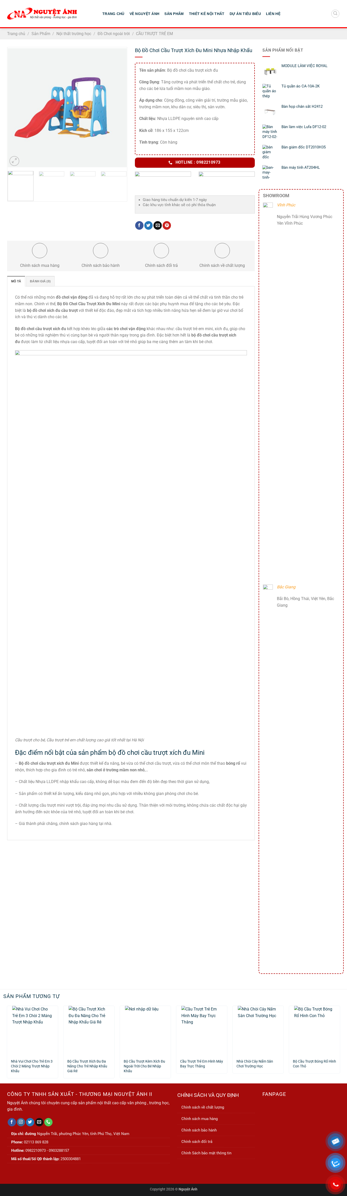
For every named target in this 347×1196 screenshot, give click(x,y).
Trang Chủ (113, 14)
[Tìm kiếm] (335, 14)
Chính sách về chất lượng (202, 1107)
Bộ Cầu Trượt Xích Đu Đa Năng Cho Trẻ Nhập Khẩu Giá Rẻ (87, 1064)
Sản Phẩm (174, 14)
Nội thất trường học (73, 33)
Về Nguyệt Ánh (145, 14)
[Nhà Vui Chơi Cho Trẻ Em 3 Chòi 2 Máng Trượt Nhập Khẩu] (32, 1030)
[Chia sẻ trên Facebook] (139, 225)
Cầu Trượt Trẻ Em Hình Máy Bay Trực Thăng (201, 1063)
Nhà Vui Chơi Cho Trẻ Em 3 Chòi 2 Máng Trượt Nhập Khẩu (32, 1064)
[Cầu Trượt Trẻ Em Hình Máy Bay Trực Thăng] (201, 1030)
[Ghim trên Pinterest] (167, 225)
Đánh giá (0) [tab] (40, 281)
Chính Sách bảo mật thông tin (206, 1153)
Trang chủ (16, 33)
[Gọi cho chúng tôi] (48, 1122)
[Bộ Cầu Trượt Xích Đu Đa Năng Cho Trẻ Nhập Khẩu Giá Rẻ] (89, 1030)
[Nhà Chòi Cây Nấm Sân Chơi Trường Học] (258, 1030)
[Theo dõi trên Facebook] (12, 1122)
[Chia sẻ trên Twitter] (148, 225)
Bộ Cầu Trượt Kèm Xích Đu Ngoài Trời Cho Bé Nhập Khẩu (144, 1064)
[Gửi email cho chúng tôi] (39, 1122)
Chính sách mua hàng (199, 1118)
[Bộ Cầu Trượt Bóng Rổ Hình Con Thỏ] (314, 1030)
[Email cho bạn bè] (157, 225)
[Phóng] (14, 161)
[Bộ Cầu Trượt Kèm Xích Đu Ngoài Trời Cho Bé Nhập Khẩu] (145, 1030)
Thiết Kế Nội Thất (207, 14)
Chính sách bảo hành (199, 1130)
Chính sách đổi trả (196, 1141)
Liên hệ (273, 14)
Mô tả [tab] (16, 281)
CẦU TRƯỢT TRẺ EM (154, 33)
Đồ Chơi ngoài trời (114, 33)
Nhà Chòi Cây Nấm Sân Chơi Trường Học (254, 1063)
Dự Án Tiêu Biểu (245, 14)
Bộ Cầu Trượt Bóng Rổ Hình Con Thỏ (314, 1063)
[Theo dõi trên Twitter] (30, 1122)
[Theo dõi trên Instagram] (21, 1122)
